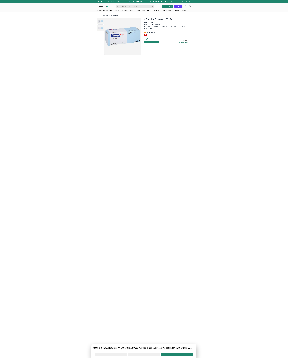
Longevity (176, 10)
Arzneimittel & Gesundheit (104, 10)
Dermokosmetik (166, 10)
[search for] (152, 6)
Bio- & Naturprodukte (153, 10)
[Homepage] (102, 6)
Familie (117, 10)
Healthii (99, 15)
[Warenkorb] (189, 6)
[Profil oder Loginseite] (185, 6)
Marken (184, 10)
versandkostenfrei (183, 42)
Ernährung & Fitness (127, 10)
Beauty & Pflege (140, 10)
